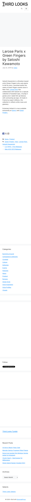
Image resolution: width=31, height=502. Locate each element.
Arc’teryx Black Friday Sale (11, 447)
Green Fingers (9, 142)
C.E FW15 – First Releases (13, 147)
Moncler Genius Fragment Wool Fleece (15, 450)
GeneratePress (21, 499)
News (7, 139)
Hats (16, 142)
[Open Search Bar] (21, 8)
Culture (4, 262)
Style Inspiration (7, 284)
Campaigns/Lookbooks (10, 257)
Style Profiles (6, 287)
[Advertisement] (15, 29)
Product (12, 139)
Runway (5, 279)
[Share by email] (13, 134)
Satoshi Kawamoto (8, 144)
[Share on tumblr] (11, 134)
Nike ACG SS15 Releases (13, 149)
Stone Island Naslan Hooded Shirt (13, 463)
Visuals (4, 290)
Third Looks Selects (9, 491)
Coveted (5, 259)
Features (5, 270)
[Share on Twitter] (6, 134)
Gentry (14, 110)
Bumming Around (8, 254)
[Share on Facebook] (3, 134)
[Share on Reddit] (8, 134)
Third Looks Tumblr (10, 431)
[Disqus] (15, 177)
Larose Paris (14, 89)
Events (4, 268)
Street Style (6, 282)
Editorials (5, 265)
